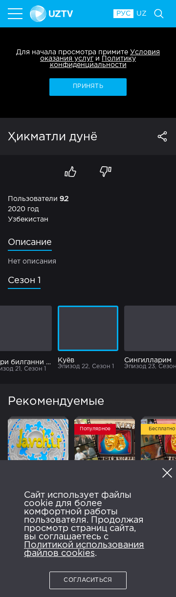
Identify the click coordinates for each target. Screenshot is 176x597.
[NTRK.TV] (67, 13)
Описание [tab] (30, 242)
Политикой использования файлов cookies (84, 549)
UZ (141, 14)
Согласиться (88, 580)
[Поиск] (159, 13)
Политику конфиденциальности (93, 62)
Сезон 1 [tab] (24, 281)
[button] (167, 473)
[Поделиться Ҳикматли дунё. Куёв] (162, 136)
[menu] (16, 13)
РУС (123, 14)
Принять (88, 86)
